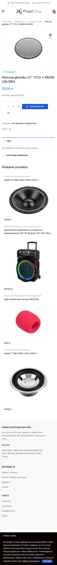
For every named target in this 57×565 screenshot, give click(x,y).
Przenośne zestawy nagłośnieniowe (28, 226)
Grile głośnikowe (35, 22)
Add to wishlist (8, 113)
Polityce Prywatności (31, 561)
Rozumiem (47, 561)
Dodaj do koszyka (37, 106)
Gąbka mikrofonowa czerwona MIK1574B (21, 299)
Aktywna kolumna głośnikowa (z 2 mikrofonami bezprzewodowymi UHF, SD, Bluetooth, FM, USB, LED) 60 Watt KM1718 (28, 233)
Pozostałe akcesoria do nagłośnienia (28, 296)
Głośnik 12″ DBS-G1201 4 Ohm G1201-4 (21, 180)
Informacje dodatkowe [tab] (17, 155)
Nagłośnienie (20, 22)
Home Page (6, 22)
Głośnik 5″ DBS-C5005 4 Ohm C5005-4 (20, 353)
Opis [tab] (8, 141)
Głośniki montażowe (11, 176)
